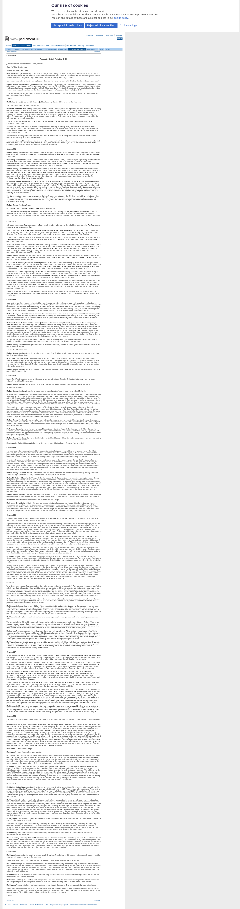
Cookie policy (83, 904)
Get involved (71, 45)
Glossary (15, 905)
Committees (62, 49)
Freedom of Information (36, 905)
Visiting (81, 45)
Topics (107, 49)
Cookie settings (128, 25)
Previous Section (12, 51)
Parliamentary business (21, 45)
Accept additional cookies (68, 25)
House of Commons (13, 49)
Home (8, 45)
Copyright (65, 905)
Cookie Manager (92, 904)
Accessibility (89, 35)
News (102, 49)
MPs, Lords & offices (41, 45)
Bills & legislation (50, 49)
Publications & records (77, 49)
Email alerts (99, 35)
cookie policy (121, 17)
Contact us (119, 35)
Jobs (46, 905)
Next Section (10, 900)
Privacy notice (74, 904)
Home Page (97, 51)
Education (90, 45)
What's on (38, 49)
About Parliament (58, 45)
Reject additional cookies (100, 25)
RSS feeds (109, 35)
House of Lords (27, 49)
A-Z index (8, 905)
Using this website (55, 905)
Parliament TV (92, 49)
